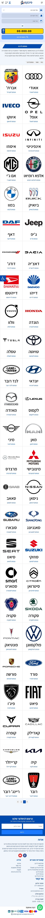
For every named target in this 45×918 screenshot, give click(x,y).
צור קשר (18, 865)
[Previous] (27, 801)
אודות (19, 863)
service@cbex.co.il (37, 891)
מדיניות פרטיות (16, 872)
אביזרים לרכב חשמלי (36, 868)
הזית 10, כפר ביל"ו (37, 896)
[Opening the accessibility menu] (3, 278)
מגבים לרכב (39, 872)
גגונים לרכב (39, 874)
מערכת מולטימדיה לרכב (35, 870)
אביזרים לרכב (39, 876)
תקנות (19, 870)
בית (42, 62)
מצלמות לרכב (39, 863)
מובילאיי (40, 865)
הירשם (22, 832)
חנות (37, 62)
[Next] (18, 801)
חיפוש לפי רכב (21, 37)
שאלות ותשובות (16, 868)
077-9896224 (39, 886)
